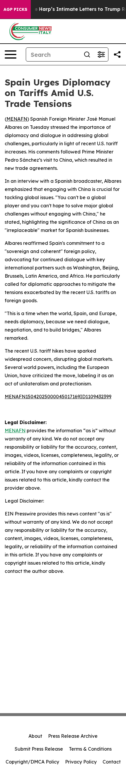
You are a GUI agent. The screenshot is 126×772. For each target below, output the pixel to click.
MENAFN (16, 119)
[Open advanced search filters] (101, 54)
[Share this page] (117, 54)
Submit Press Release (39, 749)
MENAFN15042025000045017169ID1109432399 (58, 396)
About (35, 736)
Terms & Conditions (90, 749)
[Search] (87, 54)
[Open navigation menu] (10, 54)
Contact (112, 762)
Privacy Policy (81, 762)
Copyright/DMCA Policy (32, 762)
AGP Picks (15, 9)
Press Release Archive (73, 736)
